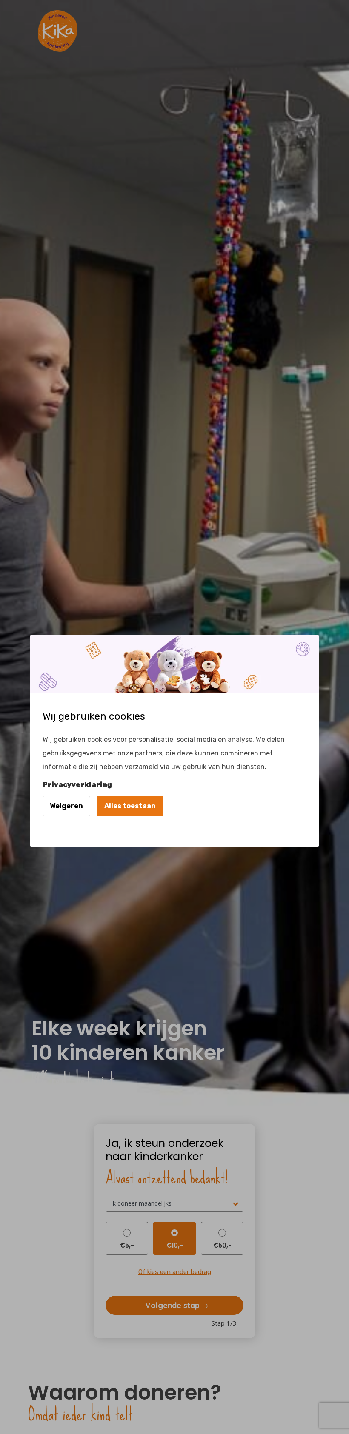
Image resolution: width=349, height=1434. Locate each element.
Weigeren (66, 806)
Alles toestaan (130, 806)
